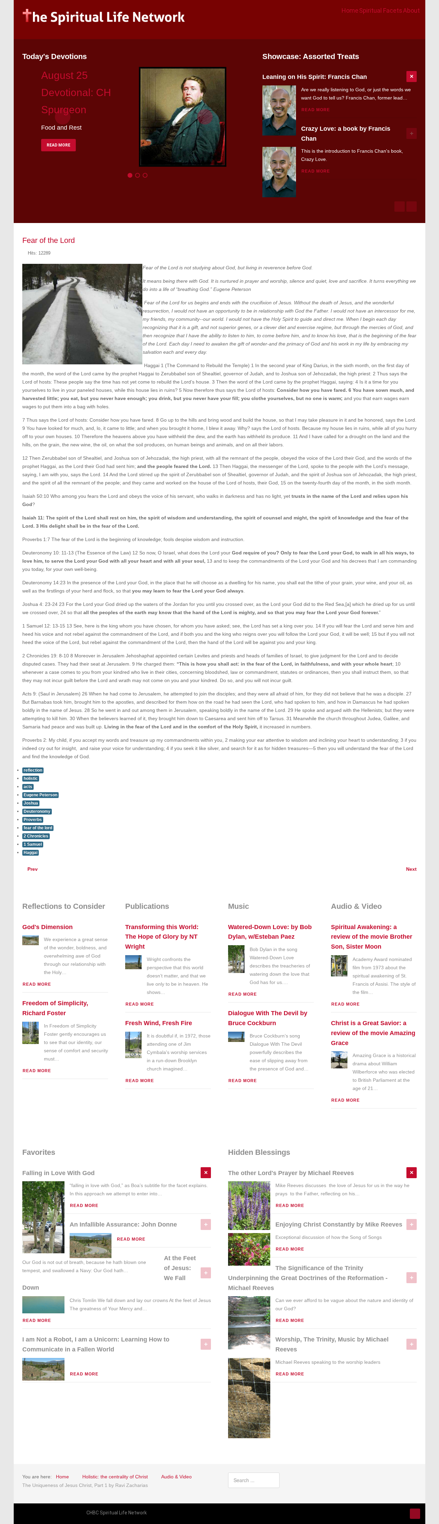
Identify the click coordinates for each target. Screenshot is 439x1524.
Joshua (31, 803)
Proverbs (33, 819)
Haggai (30, 852)
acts (28, 786)
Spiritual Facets (380, 10)
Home (350, 10)
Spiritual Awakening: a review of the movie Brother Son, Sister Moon (371, 937)
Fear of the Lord (48, 240)
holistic (31, 778)
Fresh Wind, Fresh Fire (158, 1023)
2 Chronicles (36, 836)
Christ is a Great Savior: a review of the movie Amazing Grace (373, 1033)
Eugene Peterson (40, 795)
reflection (33, 770)
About (411, 10)
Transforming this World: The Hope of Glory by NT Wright (162, 937)
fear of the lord (38, 827)
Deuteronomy (37, 811)
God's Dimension (47, 927)
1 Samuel (33, 844)
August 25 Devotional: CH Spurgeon (76, 92)
